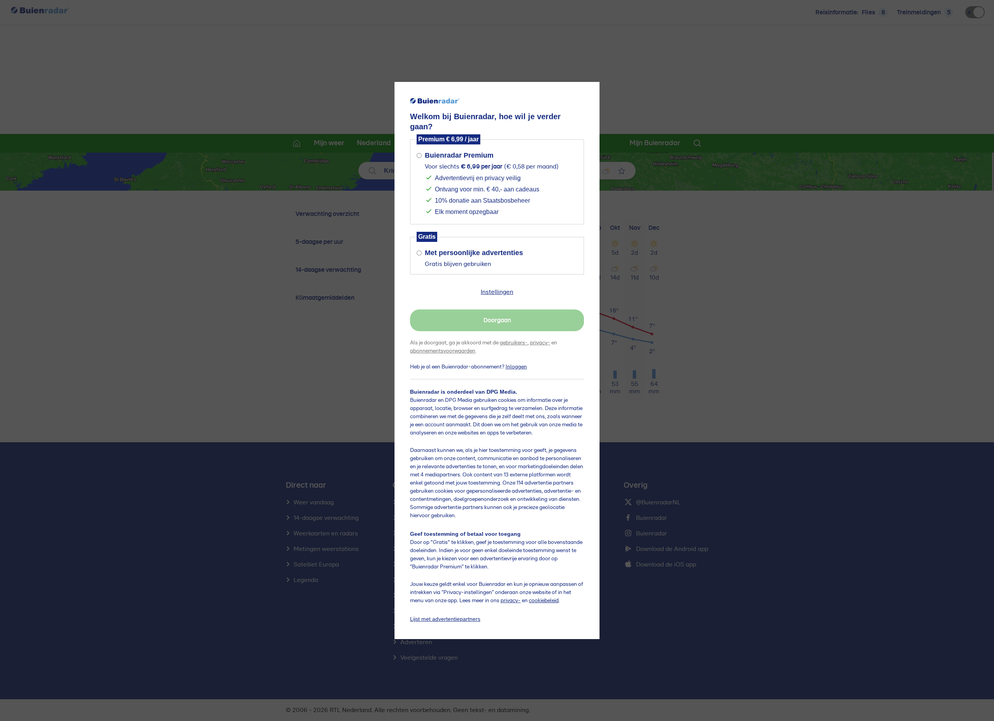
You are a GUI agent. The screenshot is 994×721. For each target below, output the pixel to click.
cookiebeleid (544, 600)
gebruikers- (514, 343)
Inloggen (516, 367)
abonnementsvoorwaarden (442, 351)
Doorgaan (497, 320)
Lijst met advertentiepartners (445, 619)
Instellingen (497, 292)
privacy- (540, 343)
